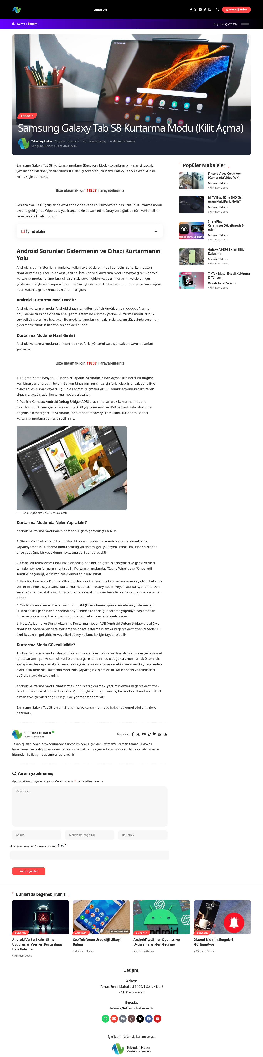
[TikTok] (205, 10)
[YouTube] (200, 10)
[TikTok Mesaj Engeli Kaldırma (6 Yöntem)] (191, 280)
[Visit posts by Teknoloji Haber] (23, 143)
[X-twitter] (140, 1019)
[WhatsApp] (160, 734)
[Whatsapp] (105, 1019)
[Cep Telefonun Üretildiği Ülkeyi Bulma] (101, 917)
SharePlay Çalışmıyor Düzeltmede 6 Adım (226, 225)
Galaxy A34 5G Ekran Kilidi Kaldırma (226, 251)
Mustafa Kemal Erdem (220, 283)
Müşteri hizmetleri (139, 1051)
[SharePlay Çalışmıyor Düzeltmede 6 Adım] (191, 230)
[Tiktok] (131, 1019)
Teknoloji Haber (41, 141)
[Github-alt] (123, 1019)
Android (27, 116)
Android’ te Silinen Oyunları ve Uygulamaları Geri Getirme (156, 942)
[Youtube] (157, 1019)
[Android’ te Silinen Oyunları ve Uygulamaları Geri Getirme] (161, 917)
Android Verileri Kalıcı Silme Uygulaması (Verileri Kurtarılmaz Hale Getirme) (37, 944)
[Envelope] (114, 1019)
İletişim (32, 24)
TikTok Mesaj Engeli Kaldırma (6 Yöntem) (229, 275)
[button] (217, 9)
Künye (21, 24)
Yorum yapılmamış (94, 141)
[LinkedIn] (155, 734)
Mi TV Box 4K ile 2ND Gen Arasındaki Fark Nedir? (225, 199)
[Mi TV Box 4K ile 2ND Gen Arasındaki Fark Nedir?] (191, 204)
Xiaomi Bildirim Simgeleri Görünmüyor (213, 942)
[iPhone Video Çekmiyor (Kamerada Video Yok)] (191, 180)
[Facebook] (191, 10)
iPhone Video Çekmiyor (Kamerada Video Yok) (224, 175)
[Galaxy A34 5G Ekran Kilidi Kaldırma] (191, 256)
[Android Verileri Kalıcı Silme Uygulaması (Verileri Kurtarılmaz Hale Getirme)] (40, 917)
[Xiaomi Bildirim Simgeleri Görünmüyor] (222, 917)
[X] (195, 10)
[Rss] (209, 10)
